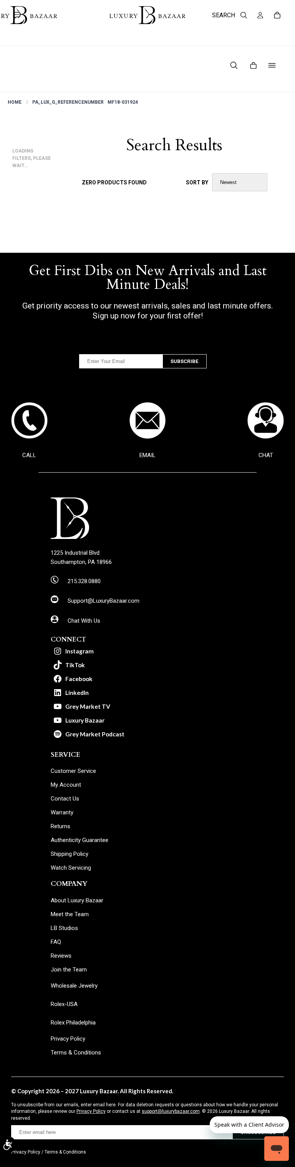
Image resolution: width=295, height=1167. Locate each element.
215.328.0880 (84, 581)
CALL (29, 455)
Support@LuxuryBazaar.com (103, 600)
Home (15, 102)
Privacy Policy (91, 1111)
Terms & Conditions (65, 1152)
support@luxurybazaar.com (171, 1111)
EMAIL (147, 455)
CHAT (266, 455)
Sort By (197, 182)
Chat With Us (84, 620)
